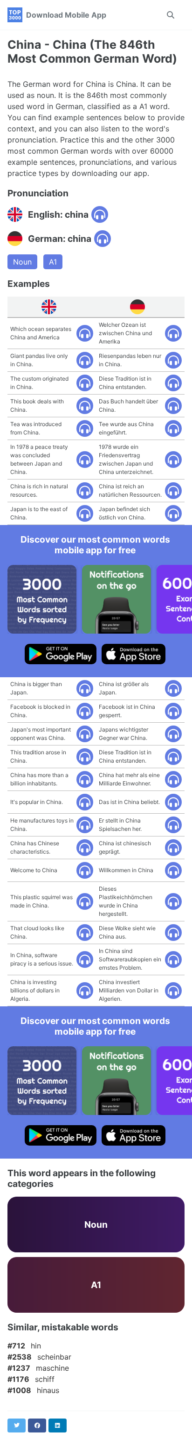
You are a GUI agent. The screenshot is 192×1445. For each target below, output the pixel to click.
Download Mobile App (66, 14)
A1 (53, 261)
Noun (22, 261)
